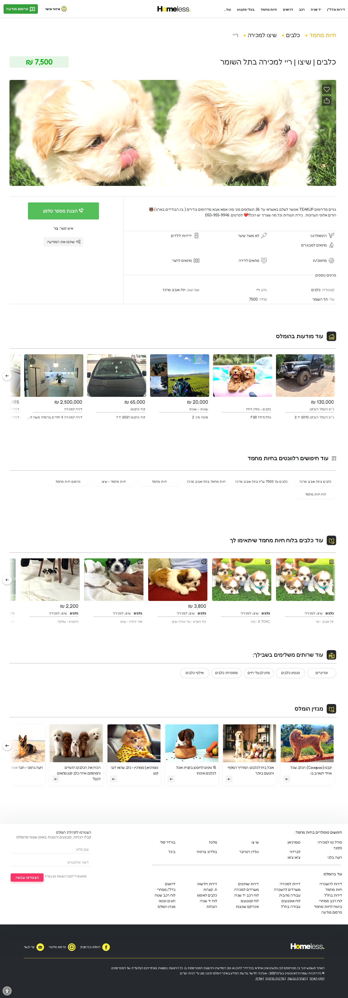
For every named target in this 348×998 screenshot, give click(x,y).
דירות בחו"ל (333, 895)
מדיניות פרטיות (274, 978)
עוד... (227, 9)
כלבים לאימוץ (207, 895)
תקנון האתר (316, 978)
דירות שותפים (248, 883)
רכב (302, 9)
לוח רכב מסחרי (330, 900)
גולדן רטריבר (249, 851)
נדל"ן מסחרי (166, 889)
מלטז (213, 842)
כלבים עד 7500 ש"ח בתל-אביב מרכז (261, 481)
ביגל (172, 851)
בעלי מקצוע (245, 9)
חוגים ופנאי (167, 900)
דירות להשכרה (331, 883)
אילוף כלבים (195, 672)
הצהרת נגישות (296, 978)
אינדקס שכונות (247, 906)
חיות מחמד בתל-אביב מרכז (206, 481)
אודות (259, 978)
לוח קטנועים (250, 900)
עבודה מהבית (289, 895)
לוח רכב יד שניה (246, 895)
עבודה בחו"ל (290, 906)
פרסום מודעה (17, 8)
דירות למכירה (290, 883)
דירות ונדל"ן (336, 9)
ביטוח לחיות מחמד (328, 906)
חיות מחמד (268, 9)
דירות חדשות (207, 883)
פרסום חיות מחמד (67, 481)
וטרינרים (322, 672)
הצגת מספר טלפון (61, 211)
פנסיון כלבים (290, 672)
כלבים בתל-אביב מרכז (315, 481)
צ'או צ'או (294, 857)
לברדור (295, 851)
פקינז (338, 847)
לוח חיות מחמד (315, 494)
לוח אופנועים (290, 900)
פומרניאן (294, 842)
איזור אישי (52, 9)
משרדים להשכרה (287, 889)
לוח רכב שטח (165, 895)
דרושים (288, 9)
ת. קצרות (210, 889)
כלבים (293, 35)
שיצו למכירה (262, 35)
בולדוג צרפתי (207, 851)
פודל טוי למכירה (330, 842)
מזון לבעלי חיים (259, 672)
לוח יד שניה (208, 900)
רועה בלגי (334, 857)
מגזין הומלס (309, 708)
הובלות (211, 906)
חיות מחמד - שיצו (114, 481)
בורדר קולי (167, 842)
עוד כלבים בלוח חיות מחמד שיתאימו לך (276, 540)
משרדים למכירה (246, 889)
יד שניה (316, 9)
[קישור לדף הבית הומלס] (174, 9)
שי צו (255, 842)
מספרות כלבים (226, 672)
